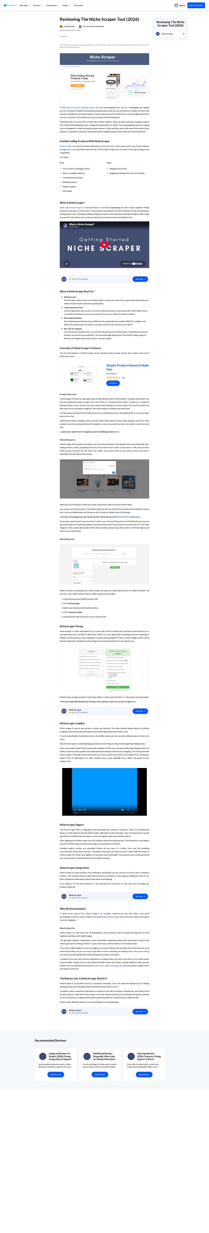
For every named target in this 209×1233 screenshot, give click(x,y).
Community (78, 5)
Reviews (37, 5)
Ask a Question (196, 5)
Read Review (55, 1074)
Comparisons (51, 5)
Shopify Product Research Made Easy (127, 367)
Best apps (24, 5)
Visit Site (139, 279)
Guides (65, 5)
